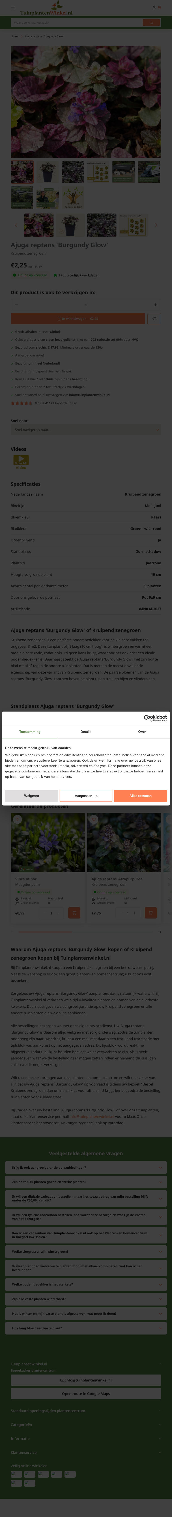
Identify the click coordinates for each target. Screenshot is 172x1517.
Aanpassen (83, 796)
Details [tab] (86, 732)
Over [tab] (142, 732)
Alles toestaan (140, 796)
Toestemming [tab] (30, 732)
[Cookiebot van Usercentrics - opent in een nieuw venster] (147, 718)
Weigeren (31, 796)
